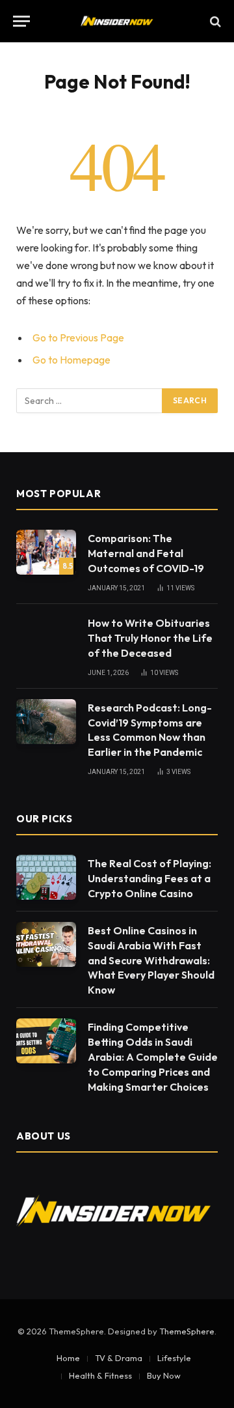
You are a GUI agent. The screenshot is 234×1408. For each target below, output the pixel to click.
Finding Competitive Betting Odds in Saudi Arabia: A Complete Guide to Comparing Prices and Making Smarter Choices (153, 1056)
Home (68, 1358)
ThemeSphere (186, 1331)
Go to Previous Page (78, 337)
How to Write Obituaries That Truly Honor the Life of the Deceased (150, 637)
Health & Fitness (100, 1375)
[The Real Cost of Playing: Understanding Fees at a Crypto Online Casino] (46, 877)
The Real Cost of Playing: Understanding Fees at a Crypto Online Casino (149, 878)
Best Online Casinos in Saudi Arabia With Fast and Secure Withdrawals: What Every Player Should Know (151, 960)
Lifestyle (174, 1358)
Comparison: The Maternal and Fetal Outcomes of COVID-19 (146, 553)
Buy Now (164, 1375)
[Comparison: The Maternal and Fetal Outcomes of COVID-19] (46, 552)
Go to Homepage (71, 359)
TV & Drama (118, 1358)
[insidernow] (117, 21)
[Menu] (21, 21)
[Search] (214, 21)
